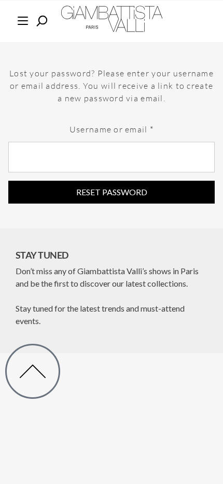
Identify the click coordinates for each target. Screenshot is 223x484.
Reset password (111, 192)
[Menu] (22, 19)
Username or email (130, 126)
